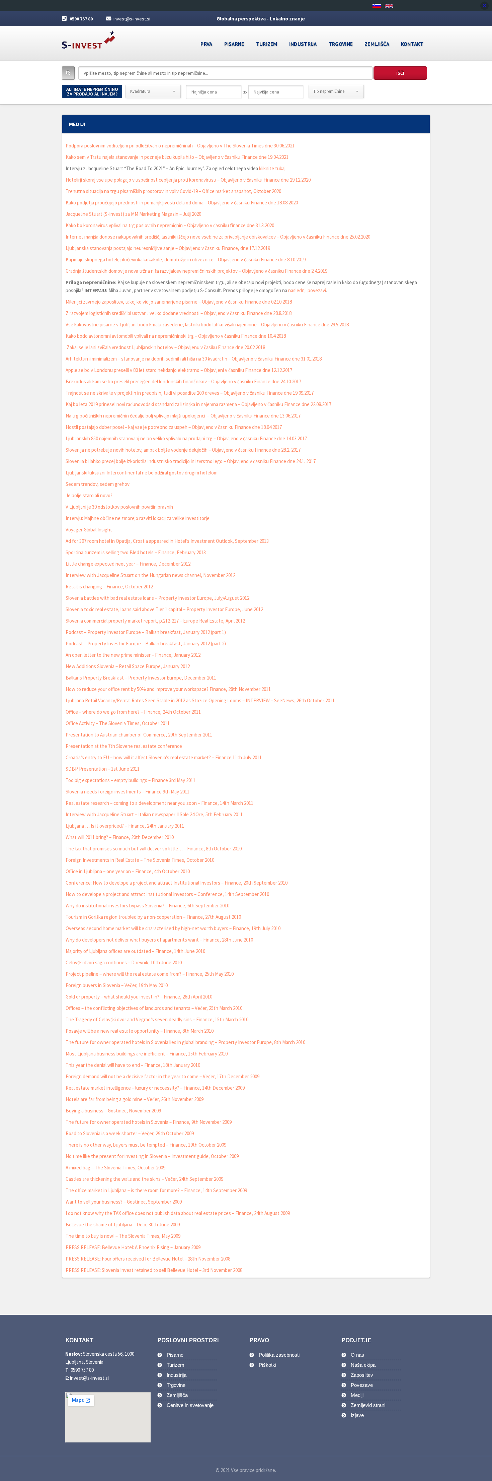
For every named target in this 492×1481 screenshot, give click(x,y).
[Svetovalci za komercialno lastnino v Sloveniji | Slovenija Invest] (88, 37)
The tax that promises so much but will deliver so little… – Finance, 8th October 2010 (154, 848)
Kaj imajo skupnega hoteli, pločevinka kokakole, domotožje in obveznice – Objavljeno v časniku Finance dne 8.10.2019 (186, 259)
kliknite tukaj (272, 168)
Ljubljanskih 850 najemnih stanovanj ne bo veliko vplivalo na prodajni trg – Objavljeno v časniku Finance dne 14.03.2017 (186, 438)
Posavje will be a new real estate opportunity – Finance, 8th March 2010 (140, 1031)
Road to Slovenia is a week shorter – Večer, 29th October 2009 (130, 1133)
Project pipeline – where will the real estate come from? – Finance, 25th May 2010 (150, 974)
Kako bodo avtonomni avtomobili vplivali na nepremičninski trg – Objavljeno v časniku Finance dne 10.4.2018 (176, 336)
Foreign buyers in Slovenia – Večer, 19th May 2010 (117, 985)
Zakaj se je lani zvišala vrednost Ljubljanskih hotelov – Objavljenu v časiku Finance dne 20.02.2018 (165, 347)
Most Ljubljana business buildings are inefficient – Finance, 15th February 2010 (147, 1053)
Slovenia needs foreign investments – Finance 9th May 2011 (127, 791)
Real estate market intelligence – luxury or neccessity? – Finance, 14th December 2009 (155, 1088)
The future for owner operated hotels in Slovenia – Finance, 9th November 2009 (149, 1122)
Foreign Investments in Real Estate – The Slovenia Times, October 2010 (140, 860)
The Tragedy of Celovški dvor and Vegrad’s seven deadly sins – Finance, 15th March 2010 (157, 1019)
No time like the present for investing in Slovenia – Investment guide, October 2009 (152, 1156)
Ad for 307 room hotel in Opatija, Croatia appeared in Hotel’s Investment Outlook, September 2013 (167, 541)
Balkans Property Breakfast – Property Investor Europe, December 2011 (141, 677)
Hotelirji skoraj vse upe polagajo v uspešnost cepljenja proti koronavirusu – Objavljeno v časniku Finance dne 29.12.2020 (188, 180)
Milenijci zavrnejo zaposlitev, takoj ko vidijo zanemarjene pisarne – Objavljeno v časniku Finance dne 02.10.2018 (179, 302)
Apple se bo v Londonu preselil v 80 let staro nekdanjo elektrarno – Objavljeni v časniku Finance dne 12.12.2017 (179, 370)
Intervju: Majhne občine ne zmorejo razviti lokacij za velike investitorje (138, 518)
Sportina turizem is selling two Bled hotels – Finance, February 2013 (136, 552)
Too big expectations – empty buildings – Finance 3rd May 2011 (130, 780)
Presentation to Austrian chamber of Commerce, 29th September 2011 (139, 734)
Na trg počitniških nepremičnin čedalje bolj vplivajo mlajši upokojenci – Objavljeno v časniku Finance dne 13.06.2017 (183, 415)
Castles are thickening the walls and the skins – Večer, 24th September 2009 (144, 1179)
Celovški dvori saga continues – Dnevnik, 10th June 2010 (124, 962)
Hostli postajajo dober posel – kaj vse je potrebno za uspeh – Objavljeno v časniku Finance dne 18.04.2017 (174, 427)
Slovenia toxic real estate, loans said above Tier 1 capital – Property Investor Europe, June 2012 (164, 609)
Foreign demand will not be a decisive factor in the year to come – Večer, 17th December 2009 (162, 1076)
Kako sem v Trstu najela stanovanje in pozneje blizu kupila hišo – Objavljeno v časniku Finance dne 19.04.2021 (177, 157)
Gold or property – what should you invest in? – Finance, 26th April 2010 (139, 996)
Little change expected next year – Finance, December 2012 (128, 564)
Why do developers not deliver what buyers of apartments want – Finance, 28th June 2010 (159, 940)
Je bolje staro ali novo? (89, 495)
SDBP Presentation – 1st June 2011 (103, 769)
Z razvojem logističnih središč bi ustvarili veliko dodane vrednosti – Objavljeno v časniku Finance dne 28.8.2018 (179, 313)
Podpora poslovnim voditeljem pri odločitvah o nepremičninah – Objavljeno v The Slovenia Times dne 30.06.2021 (180, 145)
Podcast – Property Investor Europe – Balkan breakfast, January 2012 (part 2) (146, 643)
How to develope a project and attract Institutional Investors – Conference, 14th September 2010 (167, 894)
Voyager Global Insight (89, 529)
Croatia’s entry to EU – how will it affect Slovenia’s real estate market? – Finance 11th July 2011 (164, 757)
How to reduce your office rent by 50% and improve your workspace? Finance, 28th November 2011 (168, 689)
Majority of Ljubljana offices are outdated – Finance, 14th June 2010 (135, 951)
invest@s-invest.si (131, 19)
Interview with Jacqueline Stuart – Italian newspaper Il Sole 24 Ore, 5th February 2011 (154, 814)
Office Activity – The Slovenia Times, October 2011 (118, 723)
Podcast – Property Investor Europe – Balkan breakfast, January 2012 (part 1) (146, 632)
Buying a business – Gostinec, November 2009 (113, 1110)
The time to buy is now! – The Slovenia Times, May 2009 (123, 1236)
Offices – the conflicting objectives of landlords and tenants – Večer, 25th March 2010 (154, 1008)
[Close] (484, 5)
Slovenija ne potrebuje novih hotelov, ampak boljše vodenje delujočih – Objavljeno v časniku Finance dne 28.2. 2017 (183, 450)
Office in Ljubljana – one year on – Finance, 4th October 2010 (128, 871)
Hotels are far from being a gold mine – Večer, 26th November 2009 (134, 1099)
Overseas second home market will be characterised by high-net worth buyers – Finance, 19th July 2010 (173, 928)
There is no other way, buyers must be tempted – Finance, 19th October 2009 (146, 1145)
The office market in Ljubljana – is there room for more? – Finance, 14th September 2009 (156, 1190)
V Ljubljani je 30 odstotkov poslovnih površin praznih (119, 507)
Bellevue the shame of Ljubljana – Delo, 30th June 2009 (123, 1224)
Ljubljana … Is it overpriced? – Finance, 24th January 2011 (125, 826)
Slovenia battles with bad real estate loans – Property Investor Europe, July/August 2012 (157, 598)
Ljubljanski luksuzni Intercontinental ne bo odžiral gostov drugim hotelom (142, 472)
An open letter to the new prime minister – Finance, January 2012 (133, 655)
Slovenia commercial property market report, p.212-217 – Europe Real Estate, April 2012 (155, 621)
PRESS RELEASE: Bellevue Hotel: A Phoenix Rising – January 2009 (133, 1247)
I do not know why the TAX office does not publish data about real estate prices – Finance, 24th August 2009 (178, 1213)
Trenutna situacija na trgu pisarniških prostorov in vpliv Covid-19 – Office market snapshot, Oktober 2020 (173, 191)
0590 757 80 (81, 19)
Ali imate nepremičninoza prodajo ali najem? (92, 91)
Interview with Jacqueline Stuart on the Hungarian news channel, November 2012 (150, 575)
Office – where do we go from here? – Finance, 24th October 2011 (133, 712)
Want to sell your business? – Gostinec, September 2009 (124, 1202)
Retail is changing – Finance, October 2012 (109, 586)
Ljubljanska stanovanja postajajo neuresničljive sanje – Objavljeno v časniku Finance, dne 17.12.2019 (168, 248)
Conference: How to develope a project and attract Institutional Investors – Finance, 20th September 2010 (177, 883)
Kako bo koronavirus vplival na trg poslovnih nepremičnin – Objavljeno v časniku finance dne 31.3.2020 (170, 225)
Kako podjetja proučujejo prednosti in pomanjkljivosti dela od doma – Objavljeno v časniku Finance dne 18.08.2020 (182, 202)
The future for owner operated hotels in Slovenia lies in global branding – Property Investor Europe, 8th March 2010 (185, 1042)
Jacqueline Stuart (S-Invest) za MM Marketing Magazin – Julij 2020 (133, 214)
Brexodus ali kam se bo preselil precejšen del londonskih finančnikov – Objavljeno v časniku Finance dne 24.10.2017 (183, 381)
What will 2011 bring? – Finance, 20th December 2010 (120, 837)
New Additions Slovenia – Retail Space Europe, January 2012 (128, 666)
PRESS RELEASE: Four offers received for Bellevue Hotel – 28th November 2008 (148, 1258)
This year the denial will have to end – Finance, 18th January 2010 (133, 1065)
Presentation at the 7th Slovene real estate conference (124, 746)
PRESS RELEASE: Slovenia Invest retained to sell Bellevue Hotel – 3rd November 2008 (154, 1270)
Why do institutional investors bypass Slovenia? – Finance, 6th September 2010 (147, 905)
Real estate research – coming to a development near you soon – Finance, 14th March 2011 (159, 803)
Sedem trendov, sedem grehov (98, 484)
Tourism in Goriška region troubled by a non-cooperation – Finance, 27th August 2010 (153, 917)
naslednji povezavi (306, 290)
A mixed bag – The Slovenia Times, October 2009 (115, 1167)
